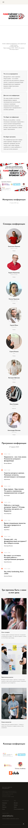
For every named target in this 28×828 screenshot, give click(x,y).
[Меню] (3, 2)
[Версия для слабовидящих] (23, 824)
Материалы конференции (14, 775)
